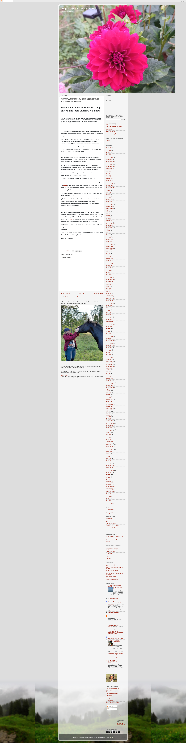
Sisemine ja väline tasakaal (112, 525)
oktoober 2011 (109, 448)
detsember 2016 (110, 340)
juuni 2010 (108, 475)
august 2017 (109, 326)
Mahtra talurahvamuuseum (112, 570)
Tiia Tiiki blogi (111, 660)
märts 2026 (108, 156)
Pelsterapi (110, 637)
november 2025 (109, 163)
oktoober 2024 (109, 185)
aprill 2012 (108, 437)
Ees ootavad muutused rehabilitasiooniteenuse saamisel (115, 662)
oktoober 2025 (109, 164)
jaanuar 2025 (109, 180)
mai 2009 (108, 498)
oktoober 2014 (109, 385)
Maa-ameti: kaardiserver (111, 697)
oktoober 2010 (109, 469)
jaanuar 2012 (109, 443)
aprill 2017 (108, 333)
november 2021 (109, 244)
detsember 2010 (110, 465)
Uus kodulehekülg (111, 617)
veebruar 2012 (109, 441)
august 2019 (109, 284)
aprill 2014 (108, 396)
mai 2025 (108, 173)
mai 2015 (108, 373)
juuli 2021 (108, 251)
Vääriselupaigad (109, 556)
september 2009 (110, 491)
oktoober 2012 (109, 427)
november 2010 (109, 467)
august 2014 (109, 389)
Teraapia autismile (110, 509)
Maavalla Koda (109, 698)
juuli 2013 (108, 411)
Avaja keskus (109, 518)
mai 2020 (108, 272)
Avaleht (81, 293)
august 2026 (109, 147)
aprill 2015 (108, 375)
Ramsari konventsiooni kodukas (113, 530)
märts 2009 (108, 502)
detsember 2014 (110, 382)
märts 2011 (108, 460)
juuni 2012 (108, 434)
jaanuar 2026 (109, 159)
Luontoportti (109, 553)
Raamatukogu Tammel (113, 640)
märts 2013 (108, 418)
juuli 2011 (108, 453)
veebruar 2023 (109, 220)
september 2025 (110, 166)
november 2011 (109, 446)
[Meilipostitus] (73, 250)
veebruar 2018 (109, 316)
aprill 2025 (108, 175)
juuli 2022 (108, 230)
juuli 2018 (108, 307)
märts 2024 (108, 197)
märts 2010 (108, 481)
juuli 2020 (108, 269)
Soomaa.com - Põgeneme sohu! (115, 657)
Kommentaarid (111, 708)
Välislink (108, 541)
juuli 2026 (108, 149)
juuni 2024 (108, 192)
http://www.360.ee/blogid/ (114, 612)
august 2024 (109, 189)
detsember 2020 (110, 262)
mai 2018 (108, 310)
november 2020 (109, 263)
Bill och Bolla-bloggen (113, 601)
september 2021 (110, 248)
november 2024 (109, 183)
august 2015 (109, 368)
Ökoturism (108, 558)
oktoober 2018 (109, 302)
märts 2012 (108, 439)
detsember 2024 (110, 182)
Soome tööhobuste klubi (111, 539)
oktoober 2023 (109, 206)
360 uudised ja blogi (113, 598)
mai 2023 (108, 215)
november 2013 (109, 404)
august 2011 (109, 451)
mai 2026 (108, 152)
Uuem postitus (65, 293)
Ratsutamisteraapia (110, 521)
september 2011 (110, 449)
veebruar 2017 (109, 336)
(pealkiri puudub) (64, 370)
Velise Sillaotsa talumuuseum (112, 702)
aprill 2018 (108, 312)
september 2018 (110, 303)
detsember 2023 (110, 203)
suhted (70, 219)
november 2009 (109, 488)
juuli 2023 (108, 211)
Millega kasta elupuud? (111, 131)
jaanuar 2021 (109, 260)
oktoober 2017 (109, 323)
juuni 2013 (108, 413)
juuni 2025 (108, 171)
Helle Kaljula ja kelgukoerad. (112, 564)
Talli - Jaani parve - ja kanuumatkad (114, 577)
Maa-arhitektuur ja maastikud (115, 615)
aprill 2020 (108, 274)
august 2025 (109, 168)
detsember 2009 (110, 486)
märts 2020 (108, 276)
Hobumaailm (109, 695)
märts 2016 (108, 356)
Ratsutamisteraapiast (111, 523)
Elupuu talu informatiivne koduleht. (114, 97)
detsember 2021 (110, 243)
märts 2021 (108, 256)
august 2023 (109, 210)
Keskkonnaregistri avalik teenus (113, 549)
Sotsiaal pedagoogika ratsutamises (114, 527)
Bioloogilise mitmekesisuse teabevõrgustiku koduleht (112, 547)
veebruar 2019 (109, 295)
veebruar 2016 (109, 357)
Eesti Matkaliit (109, 690)
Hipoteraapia (109, 129)
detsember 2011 (110, 444)
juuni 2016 (108, 350)
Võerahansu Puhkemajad (112, 579)
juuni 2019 (108, 288)
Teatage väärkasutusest (112, 513)
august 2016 (109, 347)
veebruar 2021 (109, 258)
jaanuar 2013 (109, 422)
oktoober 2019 (109, 281)
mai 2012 (108, 436)
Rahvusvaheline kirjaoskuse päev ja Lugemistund (117, 643)
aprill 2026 (108, 154)
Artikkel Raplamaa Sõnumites (113, 124)
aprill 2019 (108, 291)
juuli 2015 (108, 369)
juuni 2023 (108, 213)
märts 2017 (108, 335)
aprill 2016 (108, 354)
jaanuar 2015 (109, 380)
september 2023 (110, 208)
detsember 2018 (110, 298)
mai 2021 (108, 253)
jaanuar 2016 (109, 359)
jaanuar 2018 (109, 317)
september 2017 (110, 324)
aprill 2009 (108, 500)
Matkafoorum (109, 555)
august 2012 (109, 430)
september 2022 (110, 227)
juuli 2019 (108, 286)
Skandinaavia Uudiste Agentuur (115, 653)
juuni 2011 (108, 455)
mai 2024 (108, 194)
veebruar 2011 (109, 462)
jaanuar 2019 (109, 296)
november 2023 (109, 204)
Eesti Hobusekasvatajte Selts (112, 688)
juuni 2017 (108, 329)
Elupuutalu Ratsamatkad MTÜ (78, 8)
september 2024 (110, 187)
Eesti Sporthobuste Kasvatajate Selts (114, 691)
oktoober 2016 (109, 343)
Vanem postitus (98, 293)
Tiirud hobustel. (64, 365)
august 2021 (109, 249)
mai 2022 (108, 234)
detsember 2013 (110, 402)
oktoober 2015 (109, 364)
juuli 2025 (108, 169)
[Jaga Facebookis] (79, 251)
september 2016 (110, 345)
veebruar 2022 (109, 239)
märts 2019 (108, 293)
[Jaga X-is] (78, 251)
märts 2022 (108, 237)
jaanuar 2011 (109, 463)
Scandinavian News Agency (114, 654)
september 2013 (110, 408)
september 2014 (110, 387)
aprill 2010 (108, 479)
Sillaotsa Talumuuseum (111, 576)
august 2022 (109, 229)
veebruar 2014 (109, 399)
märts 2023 (108, 218)
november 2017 (109, 321)
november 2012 (109, 425)
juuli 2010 (108, 474)
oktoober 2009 (109, 489)
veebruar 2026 (109, 157)
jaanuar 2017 (109, 338)
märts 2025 (108, 176)
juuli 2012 (108, 432)
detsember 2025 (110, 161)
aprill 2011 (108, 458)
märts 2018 (108, 314)
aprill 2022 (108, 236)
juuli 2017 (108, 328)
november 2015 (109, 362)
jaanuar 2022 (109, 241)
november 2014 (109, 383)
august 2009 (109, 493)
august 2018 (109, 305)
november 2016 (109, 342)
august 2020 (109, 267)
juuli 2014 (108, 390)
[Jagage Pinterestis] (81, 251)
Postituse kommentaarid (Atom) (72, 296)
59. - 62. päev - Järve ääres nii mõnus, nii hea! (118, 588)
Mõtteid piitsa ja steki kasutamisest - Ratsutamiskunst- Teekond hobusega (116, 632)
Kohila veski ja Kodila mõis (112, 565)
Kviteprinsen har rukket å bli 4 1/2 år (115, 638)
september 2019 (110, 283)
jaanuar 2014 (109, 401)
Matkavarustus (109, 700)
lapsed (65, 185)
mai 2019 (108, 289)
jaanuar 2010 (109, 484)
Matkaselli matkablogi (113, 625)
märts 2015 (108, 376)
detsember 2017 (110, 319)
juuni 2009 (108, 496)
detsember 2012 (110, 423)
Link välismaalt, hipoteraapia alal (113, 520)
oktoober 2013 (109, 406)
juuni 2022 (108, 232)
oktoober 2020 (109, 265)
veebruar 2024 (109, 199)
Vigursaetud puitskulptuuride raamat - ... (115, 133)
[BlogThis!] (77, 251)
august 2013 (109, 409)
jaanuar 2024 (109, 201)
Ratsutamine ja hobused (111, 538)
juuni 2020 (108, 270)
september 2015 (110, 366)
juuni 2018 (108, 309)
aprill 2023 (108, 216)
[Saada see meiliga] (75, 251)
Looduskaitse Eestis (110, 551)
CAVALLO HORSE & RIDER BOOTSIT (115, 536)
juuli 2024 (108, 190)
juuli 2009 (108, 495)
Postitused (110, 706)
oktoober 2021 (109, 246)
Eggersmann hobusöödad (112, 693)
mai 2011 (108, 456)
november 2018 (109, 300)
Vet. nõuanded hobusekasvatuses (121, 724)
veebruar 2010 (109, 482)
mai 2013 (108, 415)
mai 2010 (108, 477)
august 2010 (109, 472)
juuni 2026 (108, 150)
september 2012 (110, 429)
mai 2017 (108, 331)
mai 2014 (108, 394)
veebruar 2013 (109, 420)
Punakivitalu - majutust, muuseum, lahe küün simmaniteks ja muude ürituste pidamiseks (115, 573)
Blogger (111, 737)
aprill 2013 (108, 416)
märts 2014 (108, 397)
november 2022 (109, 225)
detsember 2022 (110, 223)
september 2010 (110, 470)
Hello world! (110, 626)
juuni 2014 (108, 392)
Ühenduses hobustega (111, 134)
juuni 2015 (108, 371)
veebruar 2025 (109, 178)
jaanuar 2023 (109, 222)
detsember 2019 (110, 279)
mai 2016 (108, 352)
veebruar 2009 (109, 503)
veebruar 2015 (109, 378)
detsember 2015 (110, 361)
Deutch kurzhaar (110, 142)
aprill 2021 (108, 255)
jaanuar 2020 (109, 277)
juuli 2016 (108, 349)
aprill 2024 (108, 196)
